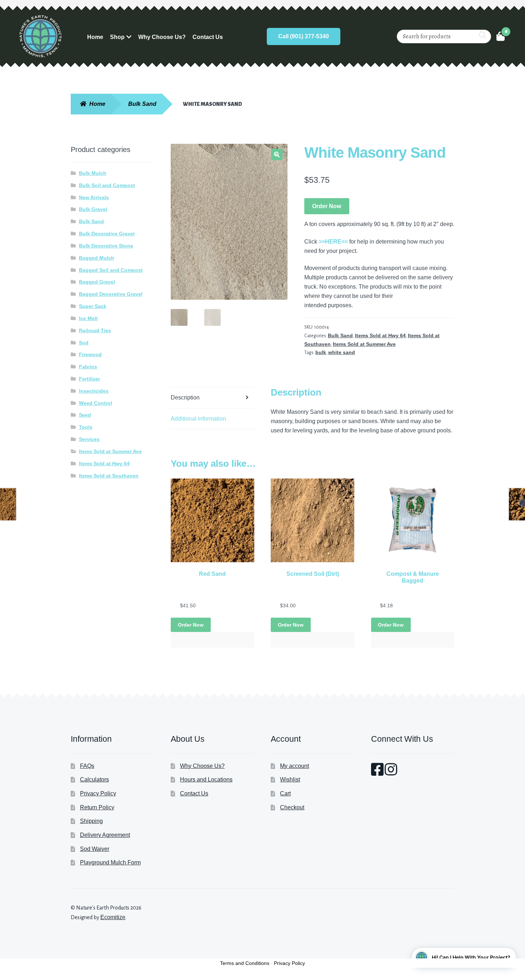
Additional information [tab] (198, 419)
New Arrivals (94, 197)
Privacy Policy (98, 793)
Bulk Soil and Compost (107, 185)
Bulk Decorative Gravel (107, 233)
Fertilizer (89, 379)
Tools (85, 427)
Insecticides (94, 391)
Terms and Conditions (244, 963)
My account (294, 766)
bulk (320, 352)
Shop (117, 37)
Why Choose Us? (162, 37)
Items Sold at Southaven (109, 476)
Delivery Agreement (105, 835)
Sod (84, 342)
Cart (285, 793)
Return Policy (97, 807)
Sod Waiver (94, 849)
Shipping (91, 821)
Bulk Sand (142, 104)
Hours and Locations (206, 779)
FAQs (87, 766)
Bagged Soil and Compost (111, 270)
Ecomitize (112, 917)
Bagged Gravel (97, 282)
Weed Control (95, 403)
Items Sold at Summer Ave (364, 344)
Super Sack (92, 306)
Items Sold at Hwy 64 (380, 335)
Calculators (94, 779)
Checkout (292, 807)
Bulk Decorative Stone (106, 246)
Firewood (90, 354)
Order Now (326, 206)
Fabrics (88, 366)
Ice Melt (88, 318)
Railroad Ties (95, 330)
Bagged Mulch (96, 258)
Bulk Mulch (92, 173)
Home (95, 37)
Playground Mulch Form (110, 862)
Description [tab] (185, 397)
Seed (85, 415)
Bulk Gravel (93, 209)
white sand (341, 352)
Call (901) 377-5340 (303, 36)
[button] (276, 154)
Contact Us (207, 37)
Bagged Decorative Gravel (110, 294)
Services (89, 439)
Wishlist (290, 779)
